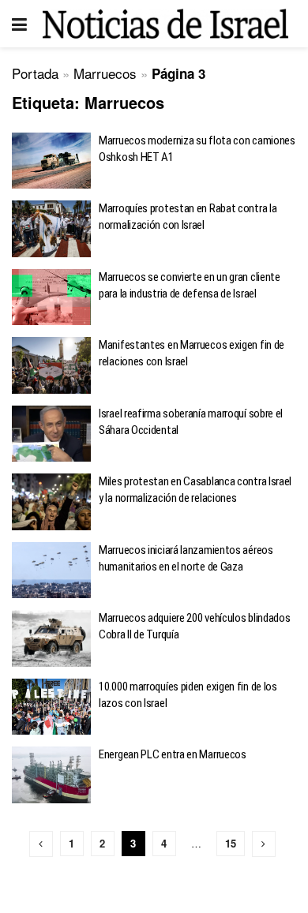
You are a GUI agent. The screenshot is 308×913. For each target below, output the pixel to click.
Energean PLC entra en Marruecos (172, 754)
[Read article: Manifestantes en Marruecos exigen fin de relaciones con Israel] (51, 365)
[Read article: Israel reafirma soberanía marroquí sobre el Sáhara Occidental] (51, 434)
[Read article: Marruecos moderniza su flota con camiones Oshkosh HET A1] (51, 161)
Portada (35, 73)
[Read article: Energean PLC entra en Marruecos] (51, 774)
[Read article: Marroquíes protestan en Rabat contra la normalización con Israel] (51, 228)
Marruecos (105, 73)
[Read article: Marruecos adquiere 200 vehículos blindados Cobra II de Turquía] (51, 638)
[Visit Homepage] (165, 23)
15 (230, 843)
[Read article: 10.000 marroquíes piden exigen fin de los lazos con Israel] (51, 707)
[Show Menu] (19, 23)
